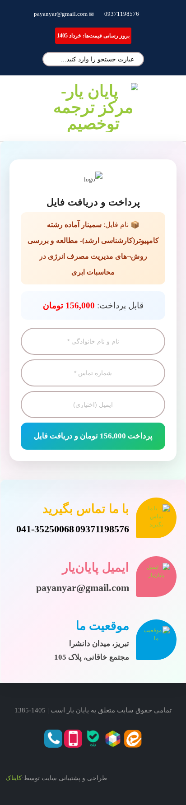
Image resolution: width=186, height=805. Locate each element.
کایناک (13, 778)
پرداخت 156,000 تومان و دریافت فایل (93, 436)
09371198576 (121, 13)
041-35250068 (45, 529)
